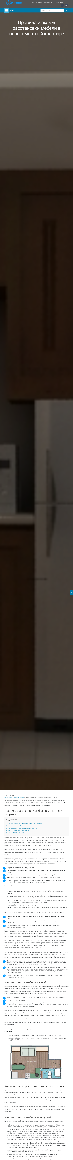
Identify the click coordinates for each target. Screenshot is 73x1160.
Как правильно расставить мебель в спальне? (21, 828)
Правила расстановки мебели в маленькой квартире (24, 823)
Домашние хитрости (37, 2)
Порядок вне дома (48, 2)
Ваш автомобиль (58, 2)
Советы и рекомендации (15, 832)
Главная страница (8, 797)
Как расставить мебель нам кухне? (18, 830)
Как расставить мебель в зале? (17, 826)
